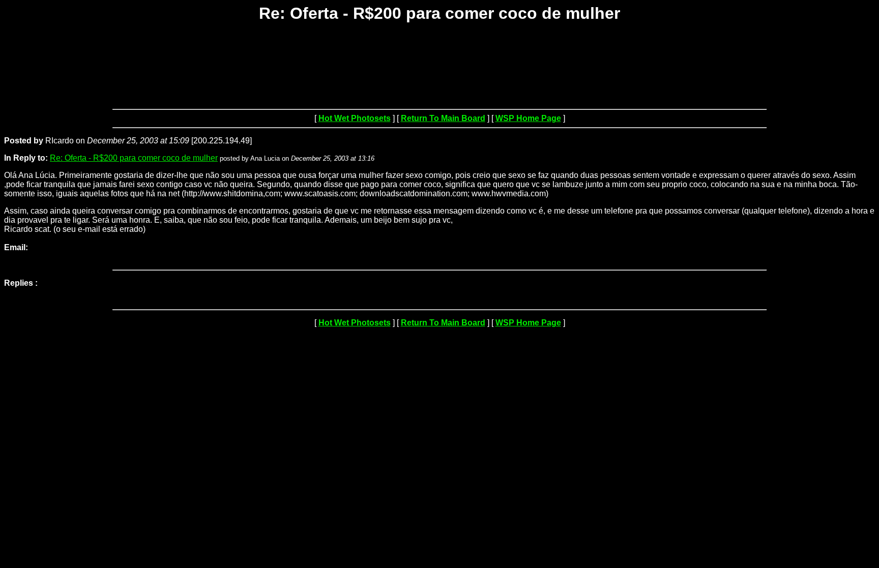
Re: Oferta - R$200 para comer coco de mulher (134, 158)
